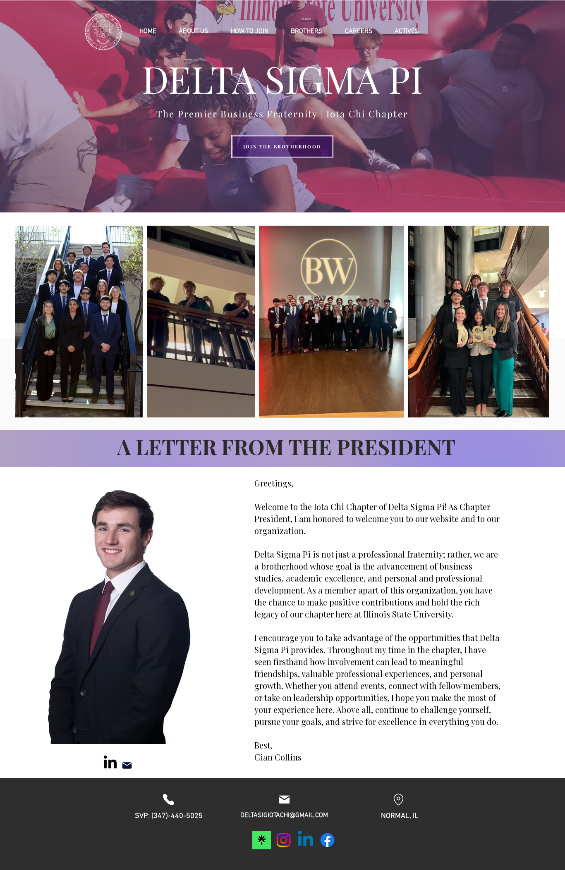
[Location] (398, 799)
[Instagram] (283, 840)
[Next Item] (535, 322)
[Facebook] (327, 840)
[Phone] (168, 799)
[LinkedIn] (110, 763)
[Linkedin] (305, 840)
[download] (261, 840)
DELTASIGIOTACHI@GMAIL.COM (284, 815)
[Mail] (127, 765)
